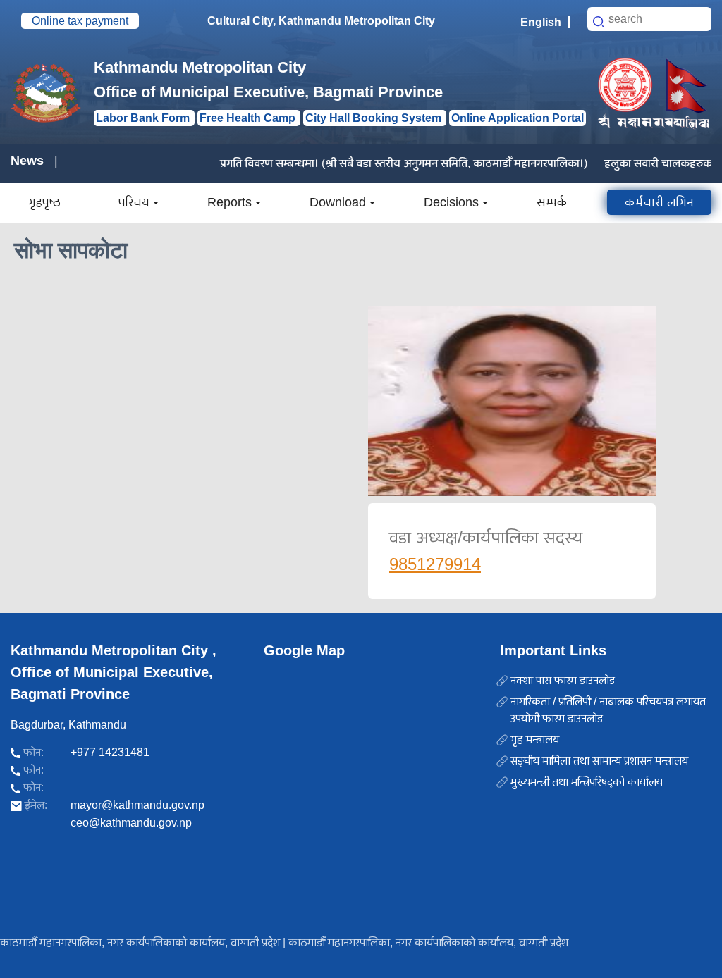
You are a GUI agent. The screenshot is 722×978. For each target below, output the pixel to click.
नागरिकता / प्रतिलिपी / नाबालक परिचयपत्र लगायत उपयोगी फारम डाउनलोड (608, 709)
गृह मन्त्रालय (534, 739)
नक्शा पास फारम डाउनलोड (562, 680)
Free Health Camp (249, 118)
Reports (229, 202)
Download (338, 202)
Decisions (451, 202)
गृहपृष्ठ (44, 202)
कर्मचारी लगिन (659, 202)
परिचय (133, 202)
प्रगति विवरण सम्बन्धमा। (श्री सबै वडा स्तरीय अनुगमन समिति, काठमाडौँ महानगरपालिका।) (386, 163)
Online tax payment (80, 21)
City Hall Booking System (374, 118)
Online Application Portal (517, 118)
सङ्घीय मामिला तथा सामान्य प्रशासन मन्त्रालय (599, 761)
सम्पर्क (552, 202)
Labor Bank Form (144, 118)
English (540, 22)
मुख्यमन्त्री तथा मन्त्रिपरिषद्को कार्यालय (586, 782)
